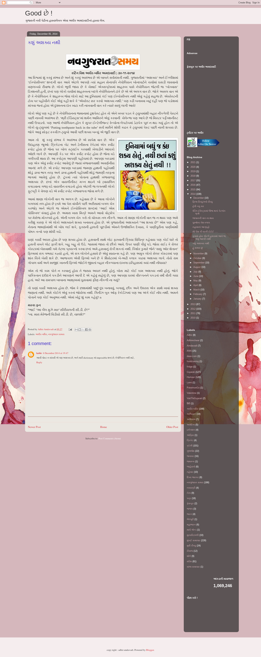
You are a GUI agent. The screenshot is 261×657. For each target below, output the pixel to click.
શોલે (189, 556)
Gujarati (191, 372)
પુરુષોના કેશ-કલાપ (201, 222)
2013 (193, 304)
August (197, 267)
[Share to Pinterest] (90, 329)
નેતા (189, 493)
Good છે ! (39, 13)
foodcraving (193, 361)
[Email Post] (69, 329)
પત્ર (189, 498)
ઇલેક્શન (191, 429)
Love (189, 382)
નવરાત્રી (191, 487)
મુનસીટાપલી (193, 535)
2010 (193, 317)
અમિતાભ (191, 419)
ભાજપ (190, 508)
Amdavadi (192, 345)
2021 (193, 162)
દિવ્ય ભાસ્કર (193, 477)
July (195, 271)
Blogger (150, 649)
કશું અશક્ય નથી (200, 243)
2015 (193, 189)
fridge (189, 366)
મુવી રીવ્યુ (191, 545)
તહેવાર (190, 472)
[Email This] (76, 329)
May (196, 280)
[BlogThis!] (79, 329)
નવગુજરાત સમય (56, 334)
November (199, 253)
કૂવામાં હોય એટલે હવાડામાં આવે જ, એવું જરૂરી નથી (209, 237)
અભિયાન (191, 414)
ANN (189, 350)
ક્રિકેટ (190, 440)
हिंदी (188, 403)
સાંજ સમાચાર (193, 566)
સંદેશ (189, 561)
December (199, 198)
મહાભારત (191, 524)
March (196, 289)
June (196, 276)
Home (103, 427)
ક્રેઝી (189, 445)
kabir (39, 353)
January (197, 298)
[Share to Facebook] (86, 329)
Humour (191, 377)
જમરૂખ (190, 461)
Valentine (191, 393)
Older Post (172, 427)
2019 (193, 171)
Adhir (189, 335)
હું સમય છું (197, 248)
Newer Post (34, 427)
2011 (193, 313)
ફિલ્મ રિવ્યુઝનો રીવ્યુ (202, 201)
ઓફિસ (190, 435)
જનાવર (190, 456)
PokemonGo (193, 387)
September (199, 262)
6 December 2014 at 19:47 (55, 353)
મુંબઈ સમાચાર (193, 540)
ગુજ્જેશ (190, 451)
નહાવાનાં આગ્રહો (200, 227)
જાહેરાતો (191, 466)
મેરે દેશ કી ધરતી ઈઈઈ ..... (205, 231)
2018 (193, 175)
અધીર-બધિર (41, 334)
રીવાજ (190, 551)
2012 (193, 309)
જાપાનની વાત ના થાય (203, 218)
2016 (193, 185)
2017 (193, 180)
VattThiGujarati (194, 398)
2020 (193, 167)
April (196, 285)
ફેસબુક (190, 503)
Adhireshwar (193, 340)
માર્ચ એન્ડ (191, 529)
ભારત (189, 514)
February (198, 294)
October (197, 258)
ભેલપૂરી (190, 519)
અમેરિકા (191, 424)
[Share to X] (83, 329)
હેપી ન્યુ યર (198, 206)
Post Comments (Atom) (110, 438)
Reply (39, 362)
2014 (193, 194)
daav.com (192, 356)
